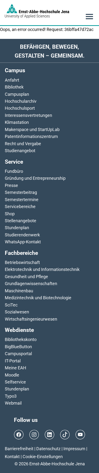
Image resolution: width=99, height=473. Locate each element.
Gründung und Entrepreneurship (35, 178)
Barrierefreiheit (19, 448)
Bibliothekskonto (21, 339)
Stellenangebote (20, 220)
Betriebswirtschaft (22, 262)
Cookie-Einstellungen (43, 456)
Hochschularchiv (21, 101)
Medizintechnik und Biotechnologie (38, 297)
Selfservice (15, 381)
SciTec (11, 304)
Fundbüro (14, 171)
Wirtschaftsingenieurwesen (31, 319)
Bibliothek (14, 87)
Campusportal (18, 353)
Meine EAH (15, 367)
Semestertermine (21, 199)
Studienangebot (20, 150)
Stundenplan (17, 227)
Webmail (13, 403)
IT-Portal (13, 360)
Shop (10, 213)
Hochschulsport (20, 108)
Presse (11, 185)
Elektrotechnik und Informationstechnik (42, 269)
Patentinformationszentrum (31, 136)
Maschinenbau (19, 290)
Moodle (12, 374)
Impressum (74, 448)
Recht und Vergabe (23, 143)
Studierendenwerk (22, 234)
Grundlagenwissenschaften (31, 283)
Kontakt (12, 456)
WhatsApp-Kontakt (23, 241)
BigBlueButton (18, 346)
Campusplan (17, 94)
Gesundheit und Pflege (26, 276)
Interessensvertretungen (28, 115)
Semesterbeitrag (21, 192)
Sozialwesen (17, 311)
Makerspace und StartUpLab (32, 129)
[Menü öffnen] (89, 16)
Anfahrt (12, 80)
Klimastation (17, 122)
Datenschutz (48, 448)
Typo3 (11, 396)
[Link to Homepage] (37, 11)
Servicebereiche (20, 206)
